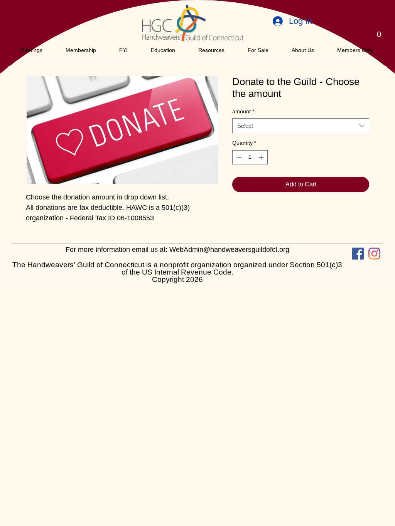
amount (243, 111)
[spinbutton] (250, 157)
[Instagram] (374, 254)
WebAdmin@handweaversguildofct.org (229, 249)
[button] (379, 30)
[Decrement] (238, 157)
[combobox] (300, 125)
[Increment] (262, 157)
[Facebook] (358, 254)
